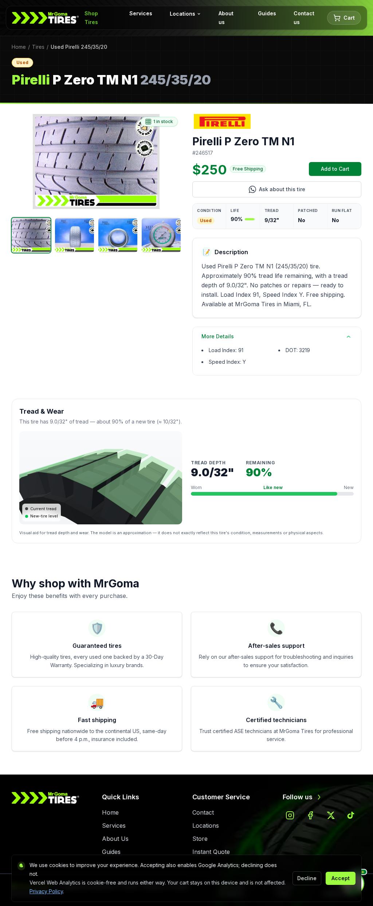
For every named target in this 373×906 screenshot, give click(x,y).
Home (19, 47)
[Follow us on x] (330, 815)
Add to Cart (341, 171)
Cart (349, 18)
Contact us (304, 17)
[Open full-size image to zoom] (96, 161)
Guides (267, 13)
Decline (307, 878)
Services (140, 13)
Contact (203, 812)
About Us (115, 838)
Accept (340, 878)
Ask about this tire (310, 191)
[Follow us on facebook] (310, 815)
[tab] (31, 235)
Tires (38, 47)
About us (226, 17)
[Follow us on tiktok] (351, 815)
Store (200, 838)
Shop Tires (91, 17)
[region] (96, 161)
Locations (182, 14)
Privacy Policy (46, 891)
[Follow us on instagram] (290, 815)
